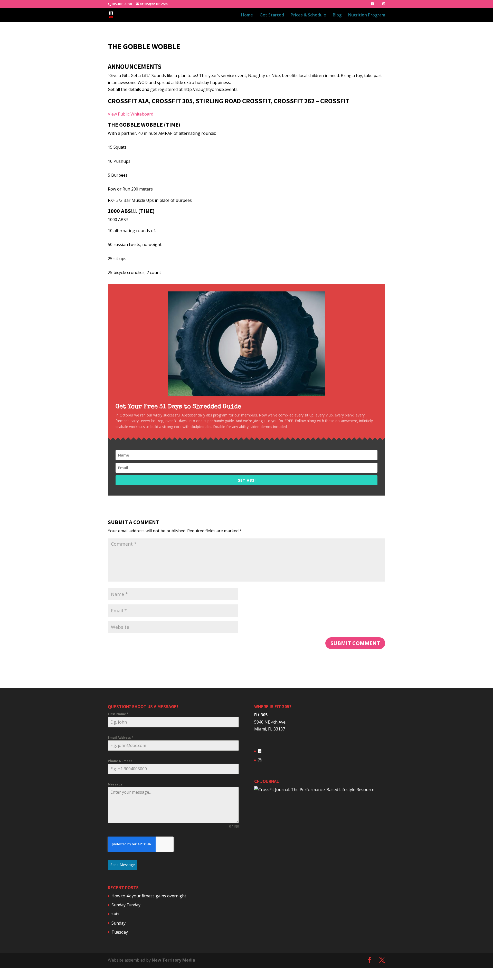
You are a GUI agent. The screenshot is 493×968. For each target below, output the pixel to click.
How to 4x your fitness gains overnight (148, 896)
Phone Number (120, 761)
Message (115, 784)
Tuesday (119, 932)
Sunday (118, 923)
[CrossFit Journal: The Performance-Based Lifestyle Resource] (314, 789)
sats (115, 914)
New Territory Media (173, 960)
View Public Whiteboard (130, 114)
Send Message (122, 864)
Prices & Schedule (308, 15)
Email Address (121, 737)
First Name (118, 714)
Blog (337, 15)
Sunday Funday (125, 905)
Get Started (272, 15)
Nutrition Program (366, 15)
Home (247, 15)
